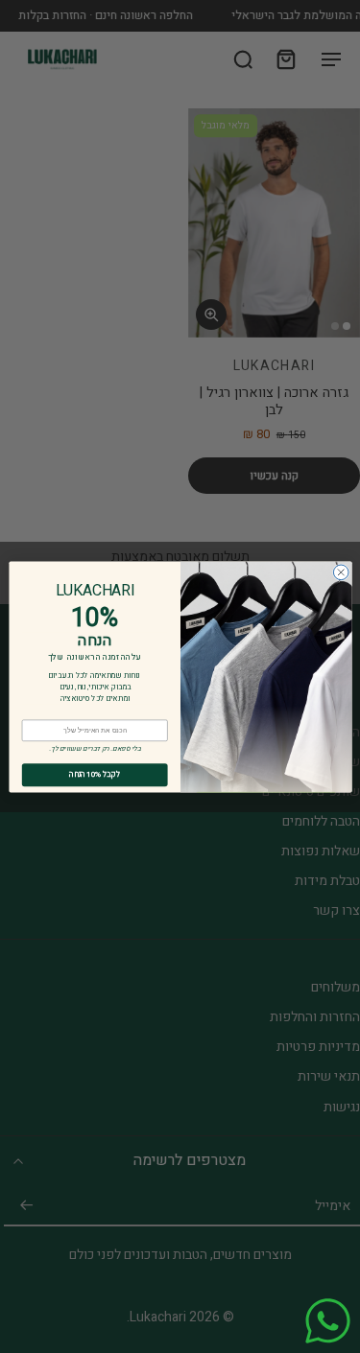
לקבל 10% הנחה (94, 774)
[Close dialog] (340, 572)
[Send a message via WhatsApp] (327, 1320)
